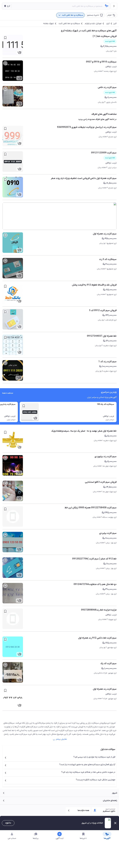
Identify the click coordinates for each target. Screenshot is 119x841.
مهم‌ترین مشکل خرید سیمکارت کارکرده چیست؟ (95, 779)
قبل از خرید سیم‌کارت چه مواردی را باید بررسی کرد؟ (94, 757)
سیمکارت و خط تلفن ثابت (69, 23)
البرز (115, 23)
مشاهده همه (7, 393)
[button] (6, 6)
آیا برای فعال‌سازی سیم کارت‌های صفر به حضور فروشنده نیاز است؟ (87, 764)
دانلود (8, 822)
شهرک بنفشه (48, 23)
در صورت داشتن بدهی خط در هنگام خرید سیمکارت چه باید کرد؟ (88, 772)
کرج (108, 23)
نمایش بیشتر (61, 739)
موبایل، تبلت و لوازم (93, 23)
